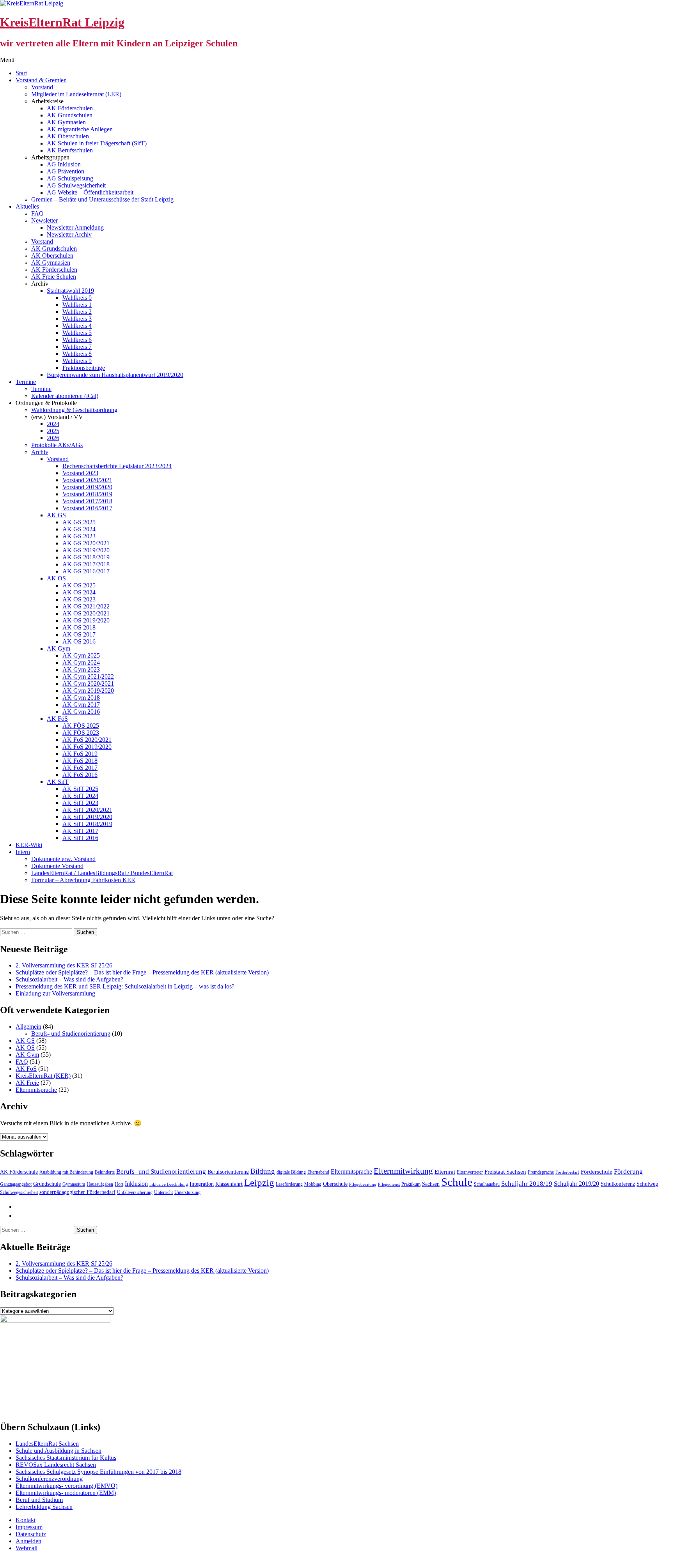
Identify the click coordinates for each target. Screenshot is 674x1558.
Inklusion (136, 1183)
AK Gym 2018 (81, 697)
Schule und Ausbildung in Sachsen (58, 1450)
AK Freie (27, 1082)
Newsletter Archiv (69, 234)
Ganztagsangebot (16, 1184)
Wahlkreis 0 (77, 297)
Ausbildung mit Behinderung (66, 1172)
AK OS (56, 578)
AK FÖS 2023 (80, 732)
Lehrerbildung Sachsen (44, 1506)
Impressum (29, 1527)
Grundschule (47, 1184)
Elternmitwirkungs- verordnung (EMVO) (66, 1485)
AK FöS (57, 718)
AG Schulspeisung (70, 178)
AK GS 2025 (79, 522)
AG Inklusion (64, 164)
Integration (202, 1184)
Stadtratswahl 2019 (70, 290)
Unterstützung (187, 1192)
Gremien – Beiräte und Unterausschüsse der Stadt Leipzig (102, 199)
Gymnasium (73, 1184)
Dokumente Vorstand (57, 866)
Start (21, 73)
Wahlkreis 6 (77, 339)
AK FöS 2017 (80, 767)
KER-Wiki (29, 845)
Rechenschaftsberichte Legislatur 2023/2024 (117, 466)
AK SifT (58, 781)
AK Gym (58, 648)
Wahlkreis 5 (77, 332)
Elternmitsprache (36, 1089)
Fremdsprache (541, 1172)
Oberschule (335, 1184)
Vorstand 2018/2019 (87, 494)
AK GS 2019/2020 (86, 550)
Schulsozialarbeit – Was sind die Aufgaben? (69, 979)
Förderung (628, 1171)
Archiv (39, 452)
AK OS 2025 (79, 585)
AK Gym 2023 (81, 669)
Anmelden (28, 1541)
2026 (53, 438)
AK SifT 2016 (80, 838)
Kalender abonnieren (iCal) (64, 396)
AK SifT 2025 (80, 788)
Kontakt (25, 1520)
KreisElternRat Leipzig (62, 22)
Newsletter (44, 220)
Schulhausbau (487, 1184)
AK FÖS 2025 (80, 725)
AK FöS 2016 (80, 774)
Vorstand (42, 87)
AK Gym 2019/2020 (88, 690)
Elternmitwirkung (403, 1171)
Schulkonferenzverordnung (49, 1478)
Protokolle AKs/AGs (57, 445)
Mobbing (312, 1184)
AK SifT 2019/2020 (87, 816)
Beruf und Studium (39, 1499)
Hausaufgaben (100, 1184)
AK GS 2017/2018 (86, 564)
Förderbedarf (567, 1172)
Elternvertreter (470, 1172)
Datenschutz (31, 1534)
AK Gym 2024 (81, 662)
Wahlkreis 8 (77, 353)
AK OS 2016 (79, 641)
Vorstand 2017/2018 (87, 501)
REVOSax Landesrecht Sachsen (56, 1464)
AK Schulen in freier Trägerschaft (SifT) (97, 143)
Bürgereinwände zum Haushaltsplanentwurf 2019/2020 (115, 374)
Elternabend (318, 1172)
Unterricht (163, 1192)
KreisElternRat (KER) (43, 1075)
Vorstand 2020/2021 (87, 480)
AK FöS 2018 (80, 760)
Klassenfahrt (229, 1184)
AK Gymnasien (66, 122)
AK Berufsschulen (70, 150)
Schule (456, 1182)
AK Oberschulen (68, 136)
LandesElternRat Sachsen (47, 1443)
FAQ (37, 213)
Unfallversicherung (135, 1192)
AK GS (56, 515)
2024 (53, 424)
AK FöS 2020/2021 (87, 739)
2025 (53, 431)
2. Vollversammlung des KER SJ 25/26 (64, 965)
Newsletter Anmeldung (75, 227)
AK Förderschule (19, 1172)
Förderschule (596, 1172)
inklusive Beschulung (168, 1184)
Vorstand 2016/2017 (87, 508)
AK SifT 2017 (80, 831)
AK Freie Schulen (53, 276)
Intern (23, 852)
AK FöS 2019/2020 (87, 746)
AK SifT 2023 (80, 802)
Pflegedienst (389, 1184)
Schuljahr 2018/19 (526, 1183)
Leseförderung (289, 1184)
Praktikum (410, 1184)
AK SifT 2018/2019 (87, 824)
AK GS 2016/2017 (86, 571)
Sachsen (431, 1184)
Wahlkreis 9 (77, 360)
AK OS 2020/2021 (86, 613)
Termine (26, 381)
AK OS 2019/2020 (86, 620)
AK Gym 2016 (81, 711)
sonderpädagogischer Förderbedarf (77, 1192)
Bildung (262, 1171)
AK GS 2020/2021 (86, 543)
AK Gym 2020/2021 (88, 683)
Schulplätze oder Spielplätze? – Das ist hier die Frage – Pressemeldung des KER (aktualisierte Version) (142, 972)
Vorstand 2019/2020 (87, 487)
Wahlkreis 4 (77, 325)
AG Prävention (65, 171)
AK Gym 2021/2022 (88, 676)
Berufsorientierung (228, 1172)
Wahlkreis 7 (77, 346)
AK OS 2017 (79, 634)
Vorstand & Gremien (41, 80)
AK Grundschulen (69, 115)
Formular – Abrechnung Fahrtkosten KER (83, 880)
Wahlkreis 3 (77, 318)
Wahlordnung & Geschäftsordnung (74, 410)
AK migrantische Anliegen (80, 129)
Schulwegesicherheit (19, 1192)
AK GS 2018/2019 (86, 557)
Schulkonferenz (618, 1184)
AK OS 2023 (79, 599)
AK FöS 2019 (80, 753)
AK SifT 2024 (80, 795)
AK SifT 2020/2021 (87, 809)
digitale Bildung (291, 1172)
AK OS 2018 (79, 627)
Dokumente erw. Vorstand (63, 859)
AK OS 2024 (79, 592)
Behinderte (105, 1172)
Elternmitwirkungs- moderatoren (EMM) (66, 1492)
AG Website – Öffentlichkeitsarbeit (90, 192)
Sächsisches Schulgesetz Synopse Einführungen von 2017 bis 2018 (98, 1471)
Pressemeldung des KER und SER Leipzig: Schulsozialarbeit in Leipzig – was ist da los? (125, 986)
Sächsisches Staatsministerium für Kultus (66, 1457)
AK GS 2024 (79, 529)
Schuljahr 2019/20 (576, 1183)
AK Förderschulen (70, 108)
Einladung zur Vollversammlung (55, 993)
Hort (119, 1184)
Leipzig (259, 1182)
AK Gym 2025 (81, 655)
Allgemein (28, 1026)
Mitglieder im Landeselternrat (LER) (76, 94)
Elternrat (445, 1172)
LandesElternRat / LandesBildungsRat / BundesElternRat (102, 873)
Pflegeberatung (362, 1184)
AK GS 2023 (79, 536)
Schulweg (647, 1184)
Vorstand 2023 (80, 473)
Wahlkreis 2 (77, 311)
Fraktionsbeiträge (83, 367)
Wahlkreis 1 (77, 304)
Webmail (26, 1548)
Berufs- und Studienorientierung (70, 1033)
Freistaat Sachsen (505, 1172)
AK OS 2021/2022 (86, 606)
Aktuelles (27, 206)
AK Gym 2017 (81, 704)
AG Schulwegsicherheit (76, 185)
